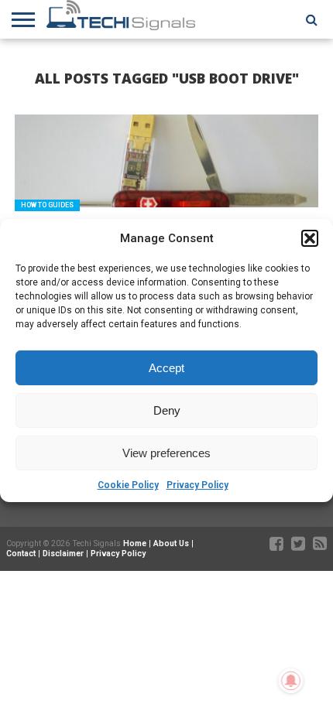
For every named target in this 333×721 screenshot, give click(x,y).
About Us (171, 543)
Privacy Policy (197, 485)
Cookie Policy (128, 485)
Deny (166, 410)
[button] (310, 238)
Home (134, 543)
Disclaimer (63, 553)
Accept (166, 367)
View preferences (166, 453)
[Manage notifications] (291, 680)
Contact (21, 553)
